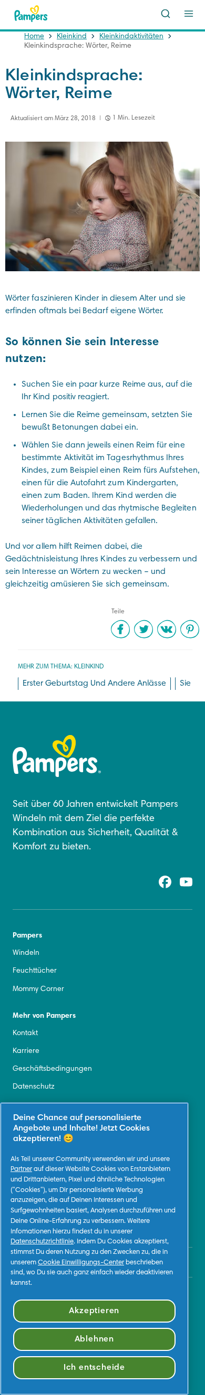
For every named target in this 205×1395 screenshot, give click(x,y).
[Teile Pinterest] (189, 629)
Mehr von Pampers (44, 1016)
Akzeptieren (94, 1311)
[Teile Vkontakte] (166, 629)
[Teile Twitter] (143, 629)
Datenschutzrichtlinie (42, 1241)
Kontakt (25, 1033)
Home (34, 36)
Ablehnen (94, 1339)
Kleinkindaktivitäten (131, 36)
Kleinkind (72, 36)
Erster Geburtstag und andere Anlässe (94, 683)
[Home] (31, 13)
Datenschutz (34, 1087)
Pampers (27, 936)
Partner (21, 1169)
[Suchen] (165, 13)
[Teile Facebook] (120, 629)
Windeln (26, 953)
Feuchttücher (35, 971)
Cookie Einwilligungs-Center (81, 1262)
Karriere (26, 1051)
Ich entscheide (94, 1368)
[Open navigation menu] (188, 13)
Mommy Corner (38, 989)
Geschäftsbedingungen (52, 1069)
